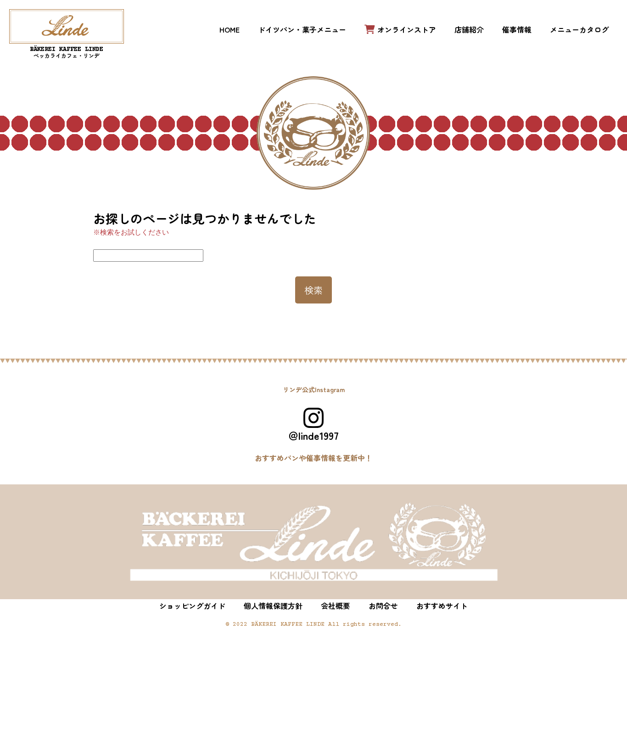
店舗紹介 (469, 29)
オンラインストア (406, 29)
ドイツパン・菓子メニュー (302, 29)
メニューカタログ (579, 29)
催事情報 (517, 29)
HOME (229, 29)
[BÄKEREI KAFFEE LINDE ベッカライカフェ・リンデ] (66, 26)
